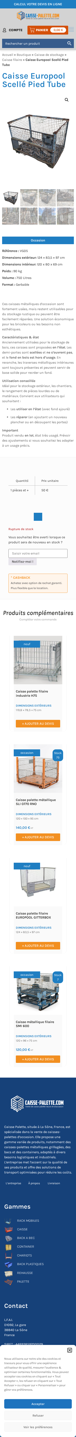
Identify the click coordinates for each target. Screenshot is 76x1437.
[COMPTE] (4, 30)
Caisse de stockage (49, 55)
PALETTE (23, 1281)
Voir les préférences (38, 1427)
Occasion (38, 240)
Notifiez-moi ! (22, 562)
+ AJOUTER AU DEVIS (38, 724)
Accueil (7, 55)
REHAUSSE (25, 1273)
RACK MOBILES (28, 1221)
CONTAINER (25, 1246)
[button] (70, 1350)
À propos (34, 1183)
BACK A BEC (26, 1238)
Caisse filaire (12, 60)
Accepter (38, 1404)
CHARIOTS (24, 1255)
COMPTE (16, 30)
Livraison (53, 1183)
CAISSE (22, 1229)
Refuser (38, 1415)
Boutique (24, 55)
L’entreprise (13, 1183)
